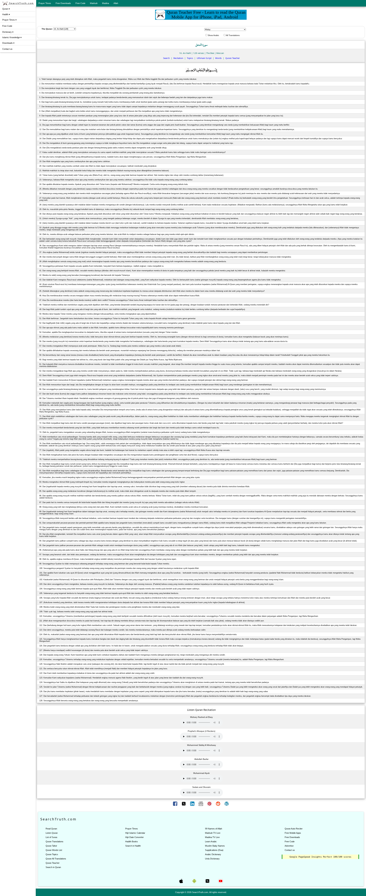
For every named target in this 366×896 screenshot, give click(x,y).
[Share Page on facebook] (175, 803)
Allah (116, 3)
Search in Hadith (133, 846)
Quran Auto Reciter (294, 828)
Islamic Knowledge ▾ (12, 37)
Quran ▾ (6, 9)
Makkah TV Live (212, 833)
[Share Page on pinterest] (210, 803)
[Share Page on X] (184, 803)
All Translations (232, 35)
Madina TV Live (212, 837)
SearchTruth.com (21, 3)
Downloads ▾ (8, 43)
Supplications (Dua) (214, 850)
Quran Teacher (232, 58)
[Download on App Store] (181, 881)
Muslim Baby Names (215, 846)
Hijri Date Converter (134, 837)
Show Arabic (213, 35)
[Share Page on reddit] (218, 803)
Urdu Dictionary (212, 858)
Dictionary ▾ (7, 32)
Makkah (94, 3)
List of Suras (51, 837)
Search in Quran (53, 867)
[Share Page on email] (201, 803)
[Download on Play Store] (194, 881)
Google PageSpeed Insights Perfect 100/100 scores (320, 857)
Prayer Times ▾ (9, 20)
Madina (105, 3)
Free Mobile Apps (293, 833)
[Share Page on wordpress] (226, 803)
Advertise (289, 846)
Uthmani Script (204, 58)
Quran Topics (52, 854)
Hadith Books (131, 841)
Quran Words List (54, 850)
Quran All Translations (56, 858)
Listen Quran (52, 833)
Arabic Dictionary (213, 854)
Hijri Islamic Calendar (135, 833)
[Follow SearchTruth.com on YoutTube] (220, 881)
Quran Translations (54, 841)
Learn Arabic (211, 841)
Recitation (178, 58)
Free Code (80, 3)
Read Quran (51, 828)
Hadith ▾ (6, 14)
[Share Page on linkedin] (192, 803)
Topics (190, 58)
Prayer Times (44, 3)
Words (218, 58)
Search (166, 58)
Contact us (7, 49)
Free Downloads (63, 3)
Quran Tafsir (51, 846)
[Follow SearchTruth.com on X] (208, 881)
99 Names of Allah (213, 828)
